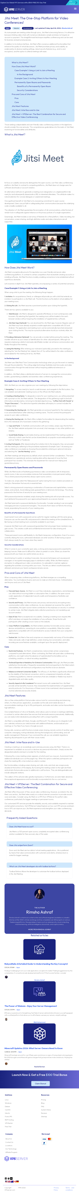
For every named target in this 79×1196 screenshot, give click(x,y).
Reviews (44, 1113)
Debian (7, 1106)
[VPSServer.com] (16, 1161)
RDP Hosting (9, 1120)
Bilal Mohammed (39, 1022)
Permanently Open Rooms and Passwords (33, 82)
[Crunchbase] (11, 1179)
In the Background (25, 74)
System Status (46, 1110)
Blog (42, 1103)
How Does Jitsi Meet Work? (24, 66)
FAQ (42, 1106)
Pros (16, 98)
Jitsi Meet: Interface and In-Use (25, 110)
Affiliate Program (11, 1152)
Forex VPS (8, 1116)
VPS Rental (8, 1123)
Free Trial (8, 1127)
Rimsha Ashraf (67, 28)
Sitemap (44, 1116)
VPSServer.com (14, 9)
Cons (17, 102)
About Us (8, 1139)
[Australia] (12, 1182)
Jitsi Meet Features (20, 106)
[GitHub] (8, 1179)
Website (16, 28)
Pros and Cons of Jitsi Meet (23, 94)
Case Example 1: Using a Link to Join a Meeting (35, 70)
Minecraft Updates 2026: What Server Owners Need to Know (34, 1048)
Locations (8, 1145)
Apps (7, 28)
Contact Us (9, 1142)
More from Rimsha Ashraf (39, 929)
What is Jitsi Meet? (20, 62)
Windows (8, 1103)
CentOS (7, 1110)
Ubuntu (7, 1113)
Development (27, 28)
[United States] (6, 1182)
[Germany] (17, 1182)
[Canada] (14, 1182)
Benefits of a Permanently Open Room (34, 86)
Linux (6, 1100)
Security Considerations (27, 90)
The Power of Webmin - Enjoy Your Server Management (31, 1006)
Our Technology (11, 1149)
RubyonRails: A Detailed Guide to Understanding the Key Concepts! (36, 964)
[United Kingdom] (9, 1182)
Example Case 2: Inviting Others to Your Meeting (36, 78)
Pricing (43, 1100)
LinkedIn (66, 918)
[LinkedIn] (6, 1179)
